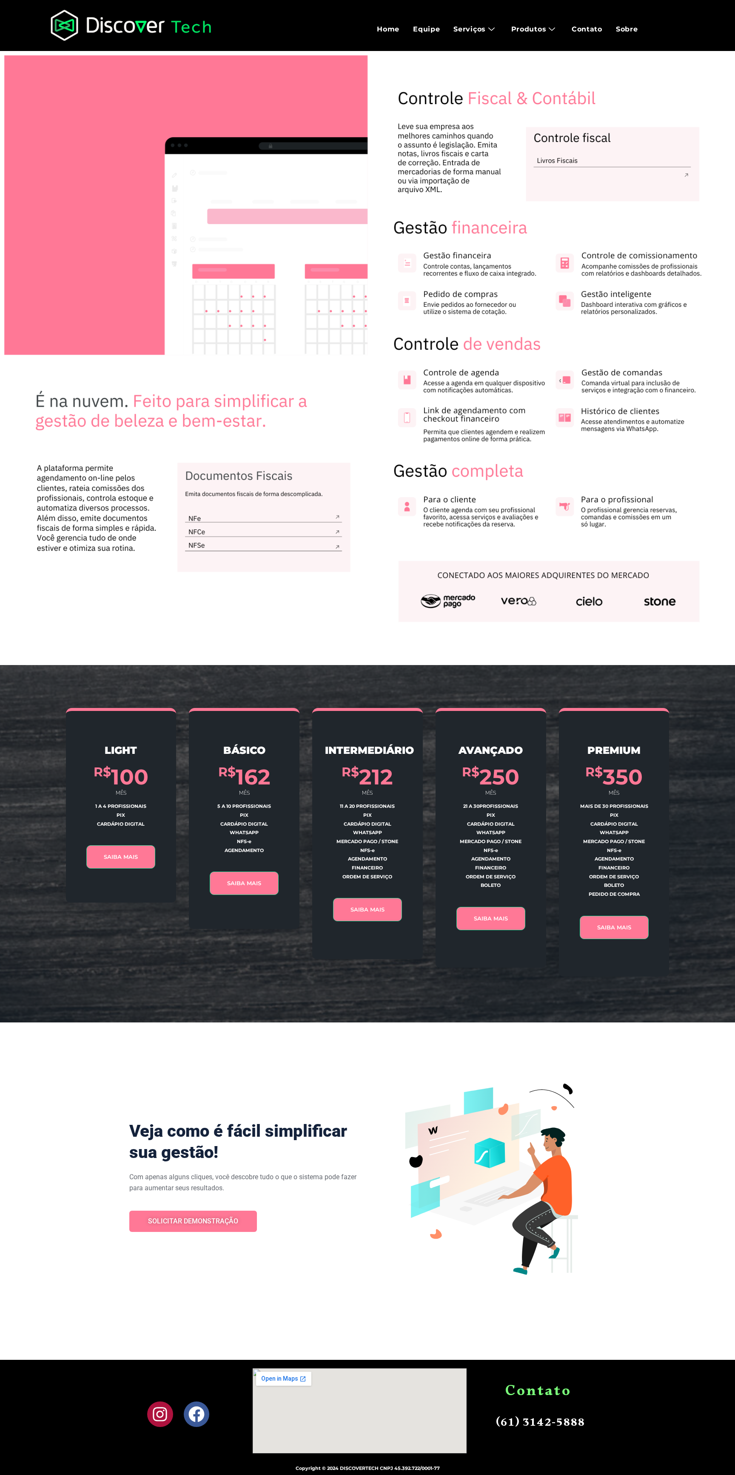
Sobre (627, 29)
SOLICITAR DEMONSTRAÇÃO (193, 1221)
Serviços (469, 29)
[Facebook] (197, 1414)
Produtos (529, 29)
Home (388, 29)
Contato (587, 29)
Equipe (426, 29)
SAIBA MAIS (121, 856)
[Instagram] (160, 1414)
